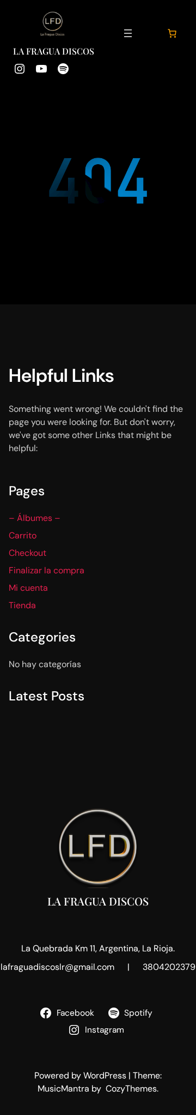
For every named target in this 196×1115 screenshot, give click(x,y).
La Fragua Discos (53, 51)
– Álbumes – (34, 518)
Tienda (22, 605)
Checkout (27, 553)
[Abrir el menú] (127, 33)
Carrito (22, 535)
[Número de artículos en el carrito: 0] (172, 33)
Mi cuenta (28, 588)
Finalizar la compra (46, 570)
